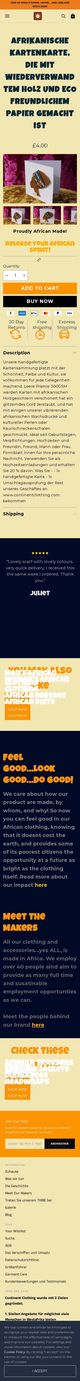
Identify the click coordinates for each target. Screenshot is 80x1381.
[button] (71, 179)
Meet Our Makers (18, 1193)
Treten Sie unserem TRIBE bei (28, 1200)
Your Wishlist (15, 1231)
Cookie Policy (14, 1352)
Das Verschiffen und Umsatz (27, 1252)
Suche (10, 1238)
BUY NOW (40, 301)
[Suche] (63, 16)
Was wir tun (14, 1179)
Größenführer (16, 1267)
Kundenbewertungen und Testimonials (35, 1281)
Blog (8, 1214)
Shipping (13, 513)
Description (16, 352)
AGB (8, 1245)
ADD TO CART (40, 288)
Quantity (11, 266)
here (41, 885)
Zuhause (11, 1171)
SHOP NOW (17, 716)
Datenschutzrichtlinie (22, 1260)
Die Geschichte (16, 1186)
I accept (40, 1371)
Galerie (10, 1207)
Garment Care (16, 1274)
